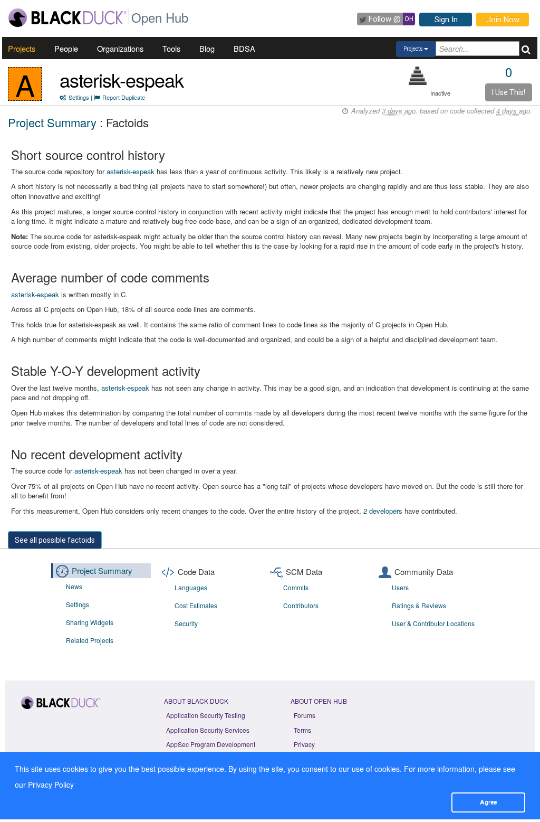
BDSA (244, 48)
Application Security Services (207, 729)
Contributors (301, 605)
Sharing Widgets (89, 622)
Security (186, 623)
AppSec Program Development (210, 744)
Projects (21, 48)
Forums (304, 715)
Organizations (120, 48)
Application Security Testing (205, 715)
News (74, 586)
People (66, 48)
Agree (488, 802)
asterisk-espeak (122, 79)
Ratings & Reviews (419, 605)
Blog (207, 48)
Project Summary (52, 122)
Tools (171, 48)
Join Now (503, 19)
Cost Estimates (196, 605)
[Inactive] (418, 76)
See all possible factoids (55, 540)
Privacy (304, 744)
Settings (79, 97)
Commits (295, 587)
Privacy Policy (51, 784)
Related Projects (89, 640)
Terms (302, 729)
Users (400, 587)
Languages (191, 587)
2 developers (382, 511)
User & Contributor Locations (433, 623)
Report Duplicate (123, 97)
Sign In (446, 19)
